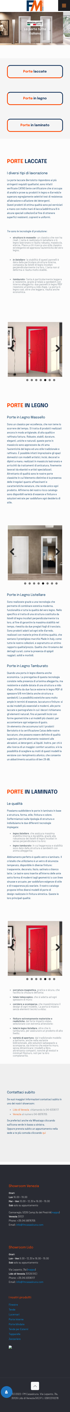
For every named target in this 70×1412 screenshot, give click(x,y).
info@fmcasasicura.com (29, 1224)
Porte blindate (16, 1324)
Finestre (13, 1304)
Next (57, 352)
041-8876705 (40, 1114)
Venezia (17, 1114)
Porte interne (16, 1319)
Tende (12, 1309)
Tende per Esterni (18, 1329)
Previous (14, 352)
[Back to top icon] (35, 1386)
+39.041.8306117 (26, 1277)
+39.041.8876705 (26, 1220)
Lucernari (14, 1314)
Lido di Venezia (21, 1109)
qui (44, 1132)
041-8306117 (52, 1109)
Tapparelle (14, 1334)
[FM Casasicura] (35, 6)
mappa (55, 1212)
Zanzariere (15, 1338)
